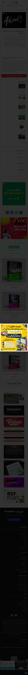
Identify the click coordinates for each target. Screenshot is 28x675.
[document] (14, 337)
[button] (1, 325)
